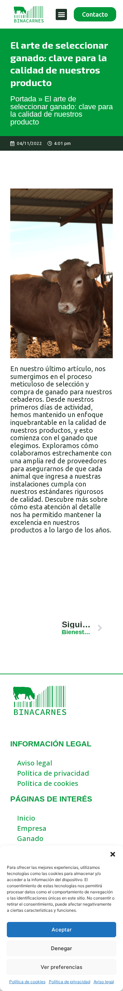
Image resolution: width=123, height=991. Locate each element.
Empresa (31, 828)
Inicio (26, 818)
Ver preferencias (61, 967)
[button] (112, 854)
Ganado (30, 838)
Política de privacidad (69, 981)
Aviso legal (104, 981)
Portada (23, 99)
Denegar (61, 948)
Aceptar (62, 929)
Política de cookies (27, 981)
